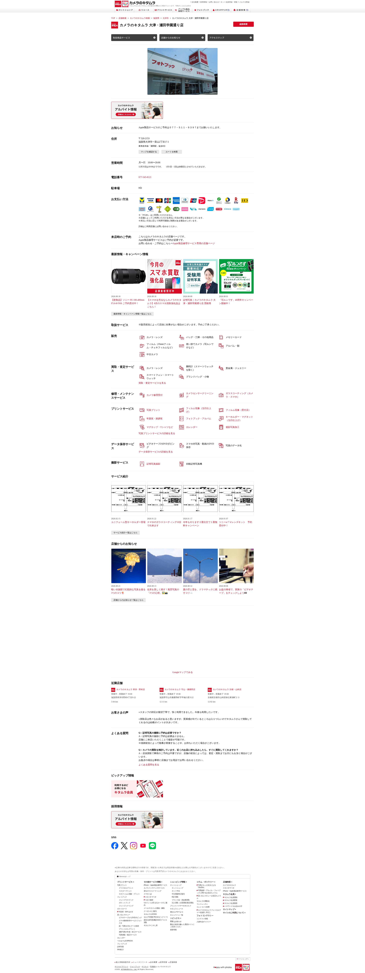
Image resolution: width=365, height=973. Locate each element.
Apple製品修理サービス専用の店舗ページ (194, 243)
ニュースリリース (140, 962)
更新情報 (173, 930)
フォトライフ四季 (203, 907)
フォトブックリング (126, 906)
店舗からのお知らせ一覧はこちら (128, 600)
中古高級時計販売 (178, 894)
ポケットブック (124, 903)
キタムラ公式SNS (150, 914)
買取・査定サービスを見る (152, 383)
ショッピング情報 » (178, 882)
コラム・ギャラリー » (206, 882)
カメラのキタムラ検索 (140, 18)
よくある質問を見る (149, 764)
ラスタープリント (125, 891)
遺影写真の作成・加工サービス (130, 932)
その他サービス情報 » (153, 882)
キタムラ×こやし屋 (151, 925)
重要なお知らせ (175, 921)
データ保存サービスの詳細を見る (156, 452)
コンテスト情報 (202, 919)
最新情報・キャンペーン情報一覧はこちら (132, 314)
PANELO (120, 950)
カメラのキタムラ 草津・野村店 (130, 689)
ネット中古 (176, 891)
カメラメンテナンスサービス (154, 888)
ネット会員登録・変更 (229, 2)
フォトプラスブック (126, 900)
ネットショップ (175, 885)
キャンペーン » (176, 912)
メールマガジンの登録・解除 (154, 908)
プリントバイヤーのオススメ (180, 906)
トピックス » (175, 918)
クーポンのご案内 (150, 911)
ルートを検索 (172, 152)
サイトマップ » (229, 909)
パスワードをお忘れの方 (233, 906)
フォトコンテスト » (205, 915)
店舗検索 (122, 18)
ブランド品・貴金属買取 (180, 900)
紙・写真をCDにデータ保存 (129, 926)
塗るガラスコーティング (152, 891)
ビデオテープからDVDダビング (130, 918)
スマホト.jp (148, 894)
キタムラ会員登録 (230, 897)
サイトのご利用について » (234, 912)
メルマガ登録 (244, 2)
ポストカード (122, 909)
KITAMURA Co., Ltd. (129, 969)
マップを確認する (149, 152)
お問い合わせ (214, 2)
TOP (113, 18)
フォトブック (122, 897)
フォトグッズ (122, 944)
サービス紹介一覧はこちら (125, 533)
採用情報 (203, 2)
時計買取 (175, 897)
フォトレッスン (202, 904)
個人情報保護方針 (123, 962)
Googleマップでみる (182, 672)
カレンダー (121, 938)
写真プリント (122, 885)
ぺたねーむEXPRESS (125, 941)
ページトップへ (243, 959)
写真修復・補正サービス (128, 935)
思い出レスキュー (123, 915)
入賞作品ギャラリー (204, 922)
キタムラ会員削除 (230, 903)
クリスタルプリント (126, 888)
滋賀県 (156, 18)
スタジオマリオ (150, 897)
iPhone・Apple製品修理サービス (155, 885)
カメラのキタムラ (229, 885)
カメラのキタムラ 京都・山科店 (227, 689)
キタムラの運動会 (203, 901)
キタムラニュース (176, 909)
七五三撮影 (149, 900)
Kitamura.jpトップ (124, 876)
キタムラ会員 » (229, 894)
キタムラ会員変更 (230, 900)
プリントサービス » (125, 882)
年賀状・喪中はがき (126, 912)
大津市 (166, 18)
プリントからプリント (127, 929)
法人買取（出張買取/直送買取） (183, 903)
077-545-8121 (145, 177)
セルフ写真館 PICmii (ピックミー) (156, 917)
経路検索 (244, 24)
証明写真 (120, 947)
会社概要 (195, 2)
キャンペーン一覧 (176, 915)
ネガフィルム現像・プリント (129, 894)
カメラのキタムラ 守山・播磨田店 (180, 689)
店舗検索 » (227, 882)
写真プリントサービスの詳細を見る (157, 433)
